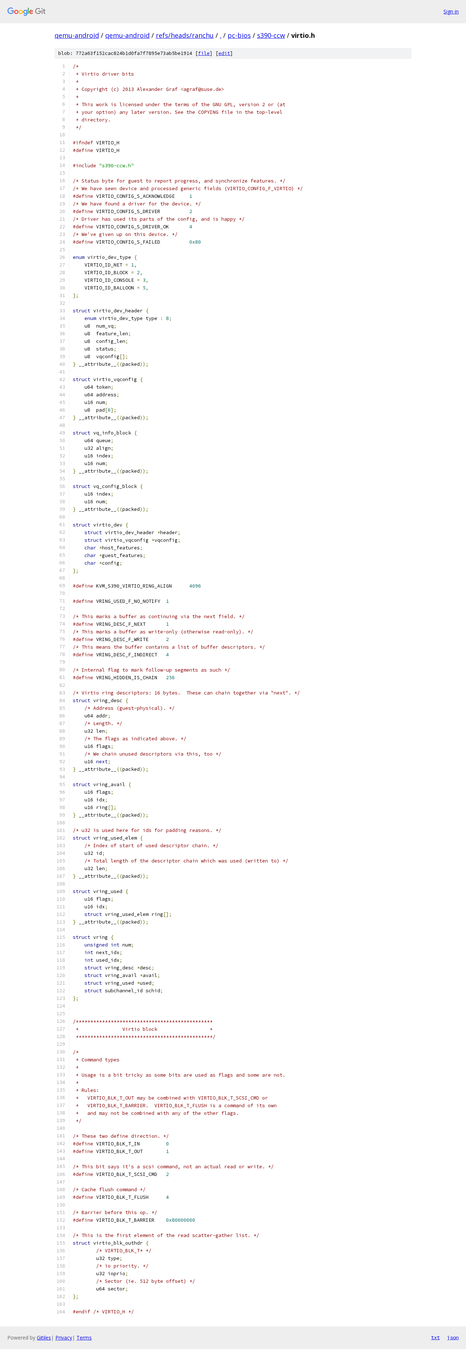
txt (435, 1337)
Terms (84, 1337)
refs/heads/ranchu (185, 35)
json (453, 1337)
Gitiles (44, 1337)
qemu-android (77, 35)
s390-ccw (271, 35)
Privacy (63, 1337)
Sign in (451, 11)
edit (224, 53)
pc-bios (239, 35)
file (204, 53)
